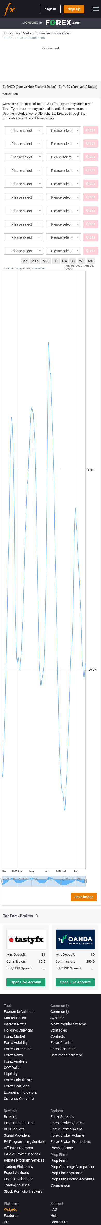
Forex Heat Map (17, 1086)
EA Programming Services (24, 1142)
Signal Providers (17, 1135)
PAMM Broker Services (22, 1154)
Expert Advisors (16, 1173)
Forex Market (14, 1036)
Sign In (50, 9)
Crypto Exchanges (18, 1179)
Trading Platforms (18, 1166)
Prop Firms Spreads (66, 1173)
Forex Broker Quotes (67, 1123)
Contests (58, 1036)
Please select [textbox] (21, 131)
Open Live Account (26, 982)
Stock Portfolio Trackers (23, 1191)
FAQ (54, 1209)
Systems (57, 1018)
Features (11, 1216)
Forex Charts (61, 1043)
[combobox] (23, 130)
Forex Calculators (18, 1080)
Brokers (10, 1117)
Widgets (10, 1209)
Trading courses (17, 1185)
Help (54, 1216)
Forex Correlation (18, 1049)
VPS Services (14, 1129)
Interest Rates (15, 1024)
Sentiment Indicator (66, 1055)
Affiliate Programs (18, 1148)
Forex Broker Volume (67, 1135)
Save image (83, 897)
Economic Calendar (19, 1012)
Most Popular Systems (69, 1024)
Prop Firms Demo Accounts (72, 1179)
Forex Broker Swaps (67, 1129)
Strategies (59, 1030)
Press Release (62, 1148)
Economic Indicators (20, 1092)
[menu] (96, 9)
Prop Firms (59, 1160)
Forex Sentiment (64, 1049)
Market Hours (15, 1018)
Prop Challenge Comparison (73, 1167)
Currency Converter (19, 1099)
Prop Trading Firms (19, 1123)
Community (60, 1012)
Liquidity (11, 1074)
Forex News (13, 1055)
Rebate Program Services (24, 1160)
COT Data (11, 1067)
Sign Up (74, 9)
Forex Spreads (62, 1117)
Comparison (60, 1185)
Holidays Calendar (18, 1030)
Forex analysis (15, 1061)
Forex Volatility (16, 1043)
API (7, 1222)
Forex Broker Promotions (71, 1142)
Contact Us (59, 1222)
